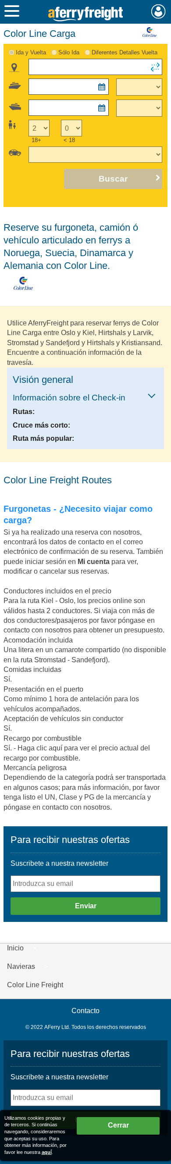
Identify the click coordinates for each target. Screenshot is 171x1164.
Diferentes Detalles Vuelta (124, 52)
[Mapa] (14, 67)
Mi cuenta (94, 561)
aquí (47, 1152)
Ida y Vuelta (31, 52)
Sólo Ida (68, 52)
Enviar (85, 906)
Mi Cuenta (158, 11)
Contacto (85, 1010)
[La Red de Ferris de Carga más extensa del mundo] (85, 14)
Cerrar (118, 1125)
